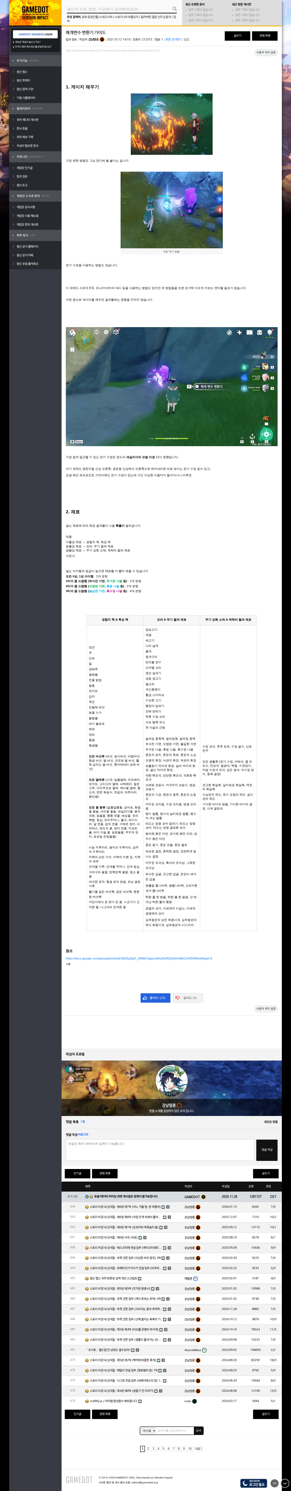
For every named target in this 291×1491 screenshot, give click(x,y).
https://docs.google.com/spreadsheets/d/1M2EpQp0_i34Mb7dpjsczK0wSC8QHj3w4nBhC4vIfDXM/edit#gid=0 (139, 958)
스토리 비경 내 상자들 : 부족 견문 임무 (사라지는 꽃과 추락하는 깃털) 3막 (126, 1309)
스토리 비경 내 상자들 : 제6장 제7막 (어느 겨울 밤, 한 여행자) (125, 1207)
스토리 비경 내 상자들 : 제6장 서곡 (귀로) (114, 1237)
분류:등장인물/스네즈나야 (97, 17)
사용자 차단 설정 (266, 52)
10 (190, 1449)
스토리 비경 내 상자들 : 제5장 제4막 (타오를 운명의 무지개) (124, 1329)
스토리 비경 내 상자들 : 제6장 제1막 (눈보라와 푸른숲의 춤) (124, 1227)
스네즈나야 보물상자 (126, 17)
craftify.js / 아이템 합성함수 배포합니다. (114, 1401)
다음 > (198, 1449)
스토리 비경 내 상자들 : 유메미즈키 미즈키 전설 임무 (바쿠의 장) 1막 (126, 1268)
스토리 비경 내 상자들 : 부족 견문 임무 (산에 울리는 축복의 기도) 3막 (126, 1319)
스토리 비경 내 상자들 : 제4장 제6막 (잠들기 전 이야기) (122, 1391)
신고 (186, 39)
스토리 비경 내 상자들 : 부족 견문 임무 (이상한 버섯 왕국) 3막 (125, 1258)
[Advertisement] (172, 65)
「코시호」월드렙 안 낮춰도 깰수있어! (107, 1350)
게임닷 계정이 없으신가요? (28, 42)
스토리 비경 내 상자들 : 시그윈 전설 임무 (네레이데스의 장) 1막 (126, 1380)
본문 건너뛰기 (174, 39)
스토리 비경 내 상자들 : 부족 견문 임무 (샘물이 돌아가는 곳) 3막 (126, 1339)
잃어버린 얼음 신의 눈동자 (156, 17)
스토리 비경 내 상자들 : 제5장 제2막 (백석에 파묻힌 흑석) (123, 1360)
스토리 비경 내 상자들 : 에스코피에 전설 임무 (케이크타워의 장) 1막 (126, 1247)
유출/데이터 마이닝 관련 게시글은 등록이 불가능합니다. (126, 1196)
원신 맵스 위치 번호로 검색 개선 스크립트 (113, 1278)
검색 (198, 1430)
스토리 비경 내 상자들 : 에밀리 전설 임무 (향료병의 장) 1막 (124, 1370)
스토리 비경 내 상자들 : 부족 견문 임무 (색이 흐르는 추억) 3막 (125, 1299)
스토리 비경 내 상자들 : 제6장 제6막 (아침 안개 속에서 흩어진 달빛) (126, 1217)
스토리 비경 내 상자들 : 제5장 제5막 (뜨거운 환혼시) (120, 1288)
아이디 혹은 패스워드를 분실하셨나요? (33, 47)
